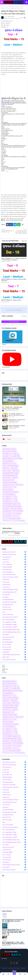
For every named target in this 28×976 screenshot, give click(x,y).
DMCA (3, 670)
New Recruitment (6, 477)
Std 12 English (6, 508)
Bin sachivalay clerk (7, 453)
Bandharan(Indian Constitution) (9, 449)
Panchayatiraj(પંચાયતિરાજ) (8, 480)
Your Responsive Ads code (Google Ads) (14, 310)
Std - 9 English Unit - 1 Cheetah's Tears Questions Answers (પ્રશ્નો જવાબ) (12, 408)
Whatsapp (19, 224)
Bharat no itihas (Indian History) (9, 451)
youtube (9, 439)
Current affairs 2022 (15, 456)
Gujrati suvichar (14, 468)
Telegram (20, 439)
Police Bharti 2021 (19, 484)
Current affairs (6, 456)
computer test (16, 453)
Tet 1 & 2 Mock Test (7, 513)
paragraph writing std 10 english (10, 482)
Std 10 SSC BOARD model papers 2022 (11, 504)
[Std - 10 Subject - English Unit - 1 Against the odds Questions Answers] (5, 415)
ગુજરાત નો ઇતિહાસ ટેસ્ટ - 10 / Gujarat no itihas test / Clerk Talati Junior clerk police (13, 259)
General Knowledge (18, 458)
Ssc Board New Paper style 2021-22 (10, 492)
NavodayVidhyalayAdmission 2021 (10, 475)
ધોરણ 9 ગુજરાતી (6, 520)
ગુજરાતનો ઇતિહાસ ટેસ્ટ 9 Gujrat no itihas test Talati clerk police (13, 279)
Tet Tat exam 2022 (17, 513)
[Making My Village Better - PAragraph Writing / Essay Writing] (5, 426)
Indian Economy (15, 470)
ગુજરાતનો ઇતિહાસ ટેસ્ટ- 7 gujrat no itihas (11, 300)
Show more (24, 241)
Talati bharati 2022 (7, 511)
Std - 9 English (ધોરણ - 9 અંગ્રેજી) (10, 499)
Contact (3, 668)
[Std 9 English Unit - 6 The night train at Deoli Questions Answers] (5, 421)
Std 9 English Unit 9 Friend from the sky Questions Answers (13, 920)
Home (2, 7)
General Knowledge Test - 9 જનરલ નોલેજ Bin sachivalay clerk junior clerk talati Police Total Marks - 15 (13, 931)
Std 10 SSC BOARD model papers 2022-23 (12, 506)
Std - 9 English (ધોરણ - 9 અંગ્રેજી (10, 496)
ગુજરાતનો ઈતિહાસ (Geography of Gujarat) (11, 518)
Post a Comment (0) (14, 322)
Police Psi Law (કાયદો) (7, 487)
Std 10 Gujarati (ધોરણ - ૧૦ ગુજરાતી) (10, 501)
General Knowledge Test (8, 461)
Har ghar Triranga (6, 470)
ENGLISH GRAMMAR (7, 458)
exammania (14, 970)
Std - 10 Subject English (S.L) (9, 494)
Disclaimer (4, 672)
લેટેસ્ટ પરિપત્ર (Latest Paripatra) (17, 520)
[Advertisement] (14, 86)
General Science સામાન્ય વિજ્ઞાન (9, 463)
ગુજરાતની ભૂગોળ (16, 515)
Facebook (10, 224)
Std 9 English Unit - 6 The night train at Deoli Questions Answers (17, 420)
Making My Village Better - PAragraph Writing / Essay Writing (17, 426)
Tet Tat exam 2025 (7, 515)
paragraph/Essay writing (8, 484)
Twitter (15, 224)
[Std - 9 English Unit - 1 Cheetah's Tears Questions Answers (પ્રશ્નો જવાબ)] (14, 395)
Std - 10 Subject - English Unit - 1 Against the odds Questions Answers (16, 414)
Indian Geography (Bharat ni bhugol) (10, 472)
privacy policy (5, 669)
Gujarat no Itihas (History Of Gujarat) (12, 7)
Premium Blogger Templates (13, 968)
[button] (26, 2)
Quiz (15, 487)
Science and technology (8, 489)
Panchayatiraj (14, 477)
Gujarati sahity (6, 468)
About (3, 666)
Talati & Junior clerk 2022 (16, 508)
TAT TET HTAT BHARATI (18, 511)
